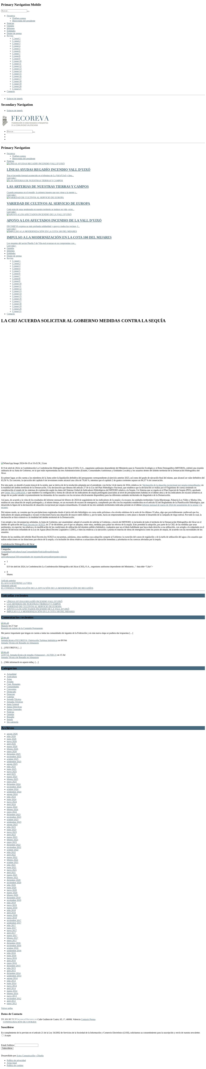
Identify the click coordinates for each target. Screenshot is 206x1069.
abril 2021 (11, 872)
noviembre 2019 (14, 900)
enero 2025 (12, 782)
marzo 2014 (12, 991)
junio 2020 (11, 887)
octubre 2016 (12, 948)
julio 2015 (11, 968)
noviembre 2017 (14, 920)
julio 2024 (11, 797)
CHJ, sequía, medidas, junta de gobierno (19, 546)
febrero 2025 (12, 779)
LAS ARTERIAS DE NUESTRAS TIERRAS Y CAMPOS (34, 604)
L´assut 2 (16, 41)
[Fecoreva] (25, 126)
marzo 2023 (12, 837)
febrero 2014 (12, 993)
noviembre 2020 (14, 882)
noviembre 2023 (14, 817)
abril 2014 (11, 988)
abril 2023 (11, 834)
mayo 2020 (12, 890)
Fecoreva (11, 16)
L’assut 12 (16, 66)
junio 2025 (11, 769)
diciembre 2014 (13, 973)
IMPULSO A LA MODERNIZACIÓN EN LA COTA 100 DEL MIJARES (41, 611)
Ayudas (10, 681)
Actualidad (6, 552)
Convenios (11, 689)
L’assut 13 (16, 68)
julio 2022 (11, 852)
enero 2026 (12, 751)
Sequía (56, 552)
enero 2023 (12, 842)
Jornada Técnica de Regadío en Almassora (20, 643)
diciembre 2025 (13, 754)
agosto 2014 (12, 978)
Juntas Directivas (14, 707)
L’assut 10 (16, 61)
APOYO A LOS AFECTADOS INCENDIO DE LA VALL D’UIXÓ (38, 609)
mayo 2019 (12, 905)
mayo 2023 (12, 832)
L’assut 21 (16, 89)
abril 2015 (11, 971)
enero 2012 (12, 1003)
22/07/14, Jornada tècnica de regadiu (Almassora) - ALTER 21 (29, 655)
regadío (49, 557)
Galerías (10, 697)
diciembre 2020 (13, 880)
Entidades (11, 31)
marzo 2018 (12, 915)
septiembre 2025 (14, 761)
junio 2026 (11, 739)
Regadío (49, 552)
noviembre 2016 (14, 945)
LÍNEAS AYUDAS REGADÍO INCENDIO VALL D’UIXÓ (34, 601)
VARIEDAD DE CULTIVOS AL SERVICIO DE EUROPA (34, 606)
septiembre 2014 (14, 976)
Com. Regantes (13, 684)
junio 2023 (11, 829)
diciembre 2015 (13, 966)
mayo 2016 (12, 958)
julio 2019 (11, 903)
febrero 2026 (12, 749)
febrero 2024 (12, 809)
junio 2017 (11, 928)
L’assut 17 (16, 79)
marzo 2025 (12, 777)
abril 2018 (11, 913)
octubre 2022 (12, 850)
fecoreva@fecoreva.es (27, 1019)
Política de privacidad (16, 1060)
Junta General (13, 704)
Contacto (11, 91)
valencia (63, 557)
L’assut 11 (16, 63)
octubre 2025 (12, 759)
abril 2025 (11, 774)
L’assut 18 (16, 81)
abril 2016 (11, 961)
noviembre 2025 (14, 756)
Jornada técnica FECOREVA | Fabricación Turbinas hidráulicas (29, 640)
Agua (23, 552)
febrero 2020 (12, 895)
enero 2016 (12, 963)
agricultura (6, 557)
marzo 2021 (12, 875)
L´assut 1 (16, 38)
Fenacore (11, 694)
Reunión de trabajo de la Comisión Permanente (22, 628)
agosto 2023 (12, 824)
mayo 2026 (12, 741)
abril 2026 (11, 744)
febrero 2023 (12, 840)
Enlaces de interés (15, 98)
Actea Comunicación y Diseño (30, 1055)
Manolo (4, 626)
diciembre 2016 (13, 943)
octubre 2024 (12, 789)
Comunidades (32, 552)
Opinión (10, 26)
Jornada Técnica (14, 699)
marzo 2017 (12, 935)
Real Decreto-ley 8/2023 (34, 524)
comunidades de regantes (30, 557)
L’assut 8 (16, 56)
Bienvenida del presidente (23, 21)
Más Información (8, 1040)
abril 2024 (11, 804)
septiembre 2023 (14, 822)
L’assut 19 (16, 84)
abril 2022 (11, 855)
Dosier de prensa (14, 33)
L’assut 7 (16, 53)
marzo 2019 (12, 908)
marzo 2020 (12, 892)
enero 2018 (12, 918)
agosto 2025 (12, 764)
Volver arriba (7, 1008)
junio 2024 (11, 799)
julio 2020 (11, 885)
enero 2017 (12, 940)
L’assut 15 (16, 74)
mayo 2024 (12, 802)
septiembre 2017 (14, 923)
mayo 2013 (12, 996)
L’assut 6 (16, 51)
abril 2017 (11, 933)
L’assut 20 (16, 86)
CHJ (17, 557)
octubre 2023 (12, 819)
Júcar (43, 557)
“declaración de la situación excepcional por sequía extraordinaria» (171, 485)
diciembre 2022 (13, 845)
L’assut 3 (16, 43)
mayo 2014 (12, 986)
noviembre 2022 (14, 847)
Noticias (10, 23)
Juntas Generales (14, 709)
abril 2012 (11, 1001)
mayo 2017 (12, 930)
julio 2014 (11, 981)
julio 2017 (11, 925)
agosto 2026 (12, 734)
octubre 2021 (12, 862)
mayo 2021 (12, 870)
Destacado (11, 692)
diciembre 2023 (13, 814)
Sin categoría (12, 722)
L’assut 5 (16, 48)
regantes (55, 557)
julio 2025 (11, 766)
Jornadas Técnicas (15, 702)
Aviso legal (12, 1063)
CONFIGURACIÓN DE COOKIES (19, 1022)
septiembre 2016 (14, 950)
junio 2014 (11, 983)
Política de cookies (15, 1065)
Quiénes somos (19, 18)
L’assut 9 (16, 58)
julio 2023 (11, 827)
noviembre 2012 (14, 998)
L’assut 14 (16, 71)
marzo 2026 (12, 746)
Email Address (7, 1045)
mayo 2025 (12, 771)
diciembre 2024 (13, 784)
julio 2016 (11, 953)
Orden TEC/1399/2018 (15, 492)
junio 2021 (11, 867)
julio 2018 (11, 910)
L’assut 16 (16, 76)
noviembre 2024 (14, 787)
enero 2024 (12, 812)
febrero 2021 (12, 877)
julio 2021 (11, 865)
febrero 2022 (12, 860)
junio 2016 (11, 955)
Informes (11, 28)
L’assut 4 (16, 46)
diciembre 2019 (13, 898)
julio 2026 (11, 736)
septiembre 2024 (14, 792)
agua (13, 557)
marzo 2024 (12, 807)
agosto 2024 (12, 794)
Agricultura (16, 552)
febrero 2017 (12, 938)
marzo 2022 (12, 857)
